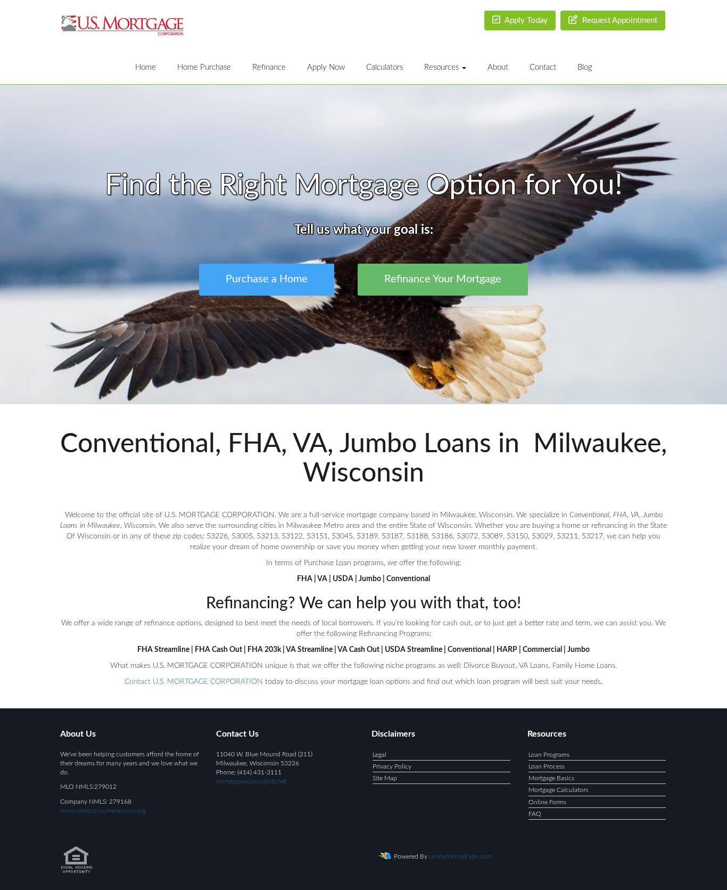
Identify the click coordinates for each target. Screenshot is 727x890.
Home (145, 67)
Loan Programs (548, 755)
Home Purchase (204, 67)
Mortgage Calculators (558, 790)
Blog (584, 67)
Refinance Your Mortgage (442, 279)
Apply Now (326, 67)
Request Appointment (618, 21)
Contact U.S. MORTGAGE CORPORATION (194, 681)
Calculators (384, 67)
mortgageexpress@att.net (251, 781)
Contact (543, 67)
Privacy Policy (392, 766)
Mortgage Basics (551, 778)
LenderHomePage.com (460, 856)
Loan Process (546, 766)
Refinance (269, 67)
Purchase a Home (267, 279)
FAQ (534, 814)
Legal (379, 755)
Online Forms (547, 802)
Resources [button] (442, 67)
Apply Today (525, 21)
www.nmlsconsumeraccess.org (103, 810)
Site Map (385, 778)
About (498, 67)
